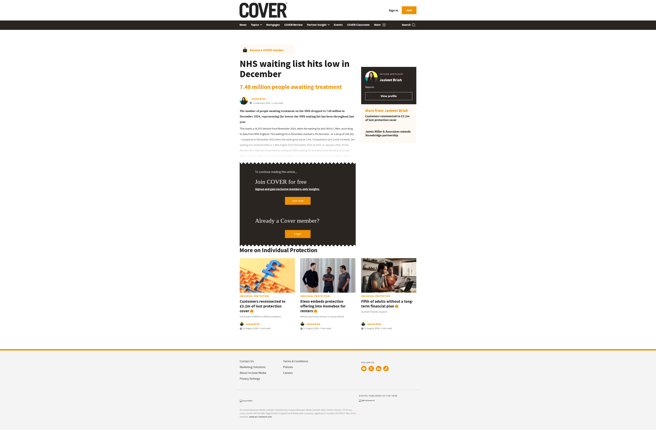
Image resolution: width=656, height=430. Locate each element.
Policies (288, 367)
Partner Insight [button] (317, 25)
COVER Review (293, 25)
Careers (288, 373)
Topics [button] (255, 25)
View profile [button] (389, 96)
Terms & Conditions (295, 361)
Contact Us (247, 361)
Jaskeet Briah (258, 99)
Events (338, 25)
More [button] (377, 25)
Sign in (393, 10)
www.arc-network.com (260, 416)
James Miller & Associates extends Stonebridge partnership (388, 134)
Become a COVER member (267, 50)
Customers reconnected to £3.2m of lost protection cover (387, 118)
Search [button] (406, 25)
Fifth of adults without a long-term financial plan (387, 304)
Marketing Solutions (253, 367)
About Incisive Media (253, 373)
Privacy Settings (250, 379)
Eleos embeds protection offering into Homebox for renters (323, 306)
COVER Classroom (358, 25)
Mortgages (273, 25)
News (243, 25)
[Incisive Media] (246, 400)
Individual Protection (254, 296)
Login (297, 234)
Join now (298, 201)
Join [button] (409, 10)
